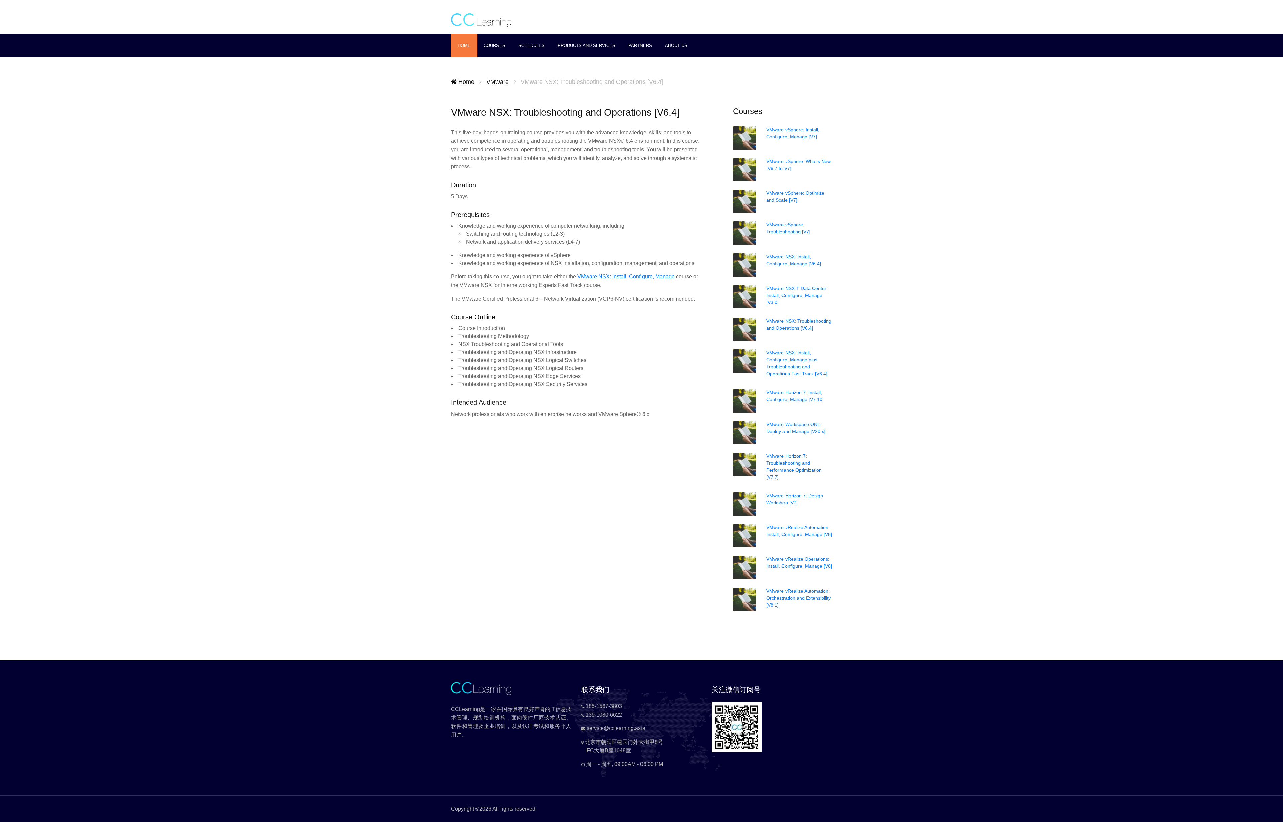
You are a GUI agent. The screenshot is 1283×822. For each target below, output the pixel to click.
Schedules (531, 45)
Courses (494, 45)
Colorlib (546, 809)
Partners (640, 45)
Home (464, 45)
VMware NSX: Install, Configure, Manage (626, 276)
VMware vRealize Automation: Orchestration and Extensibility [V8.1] (798, 598)
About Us (676, 45)
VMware (497, 81)
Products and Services (586, 45)
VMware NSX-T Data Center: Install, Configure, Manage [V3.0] (797, 295)
